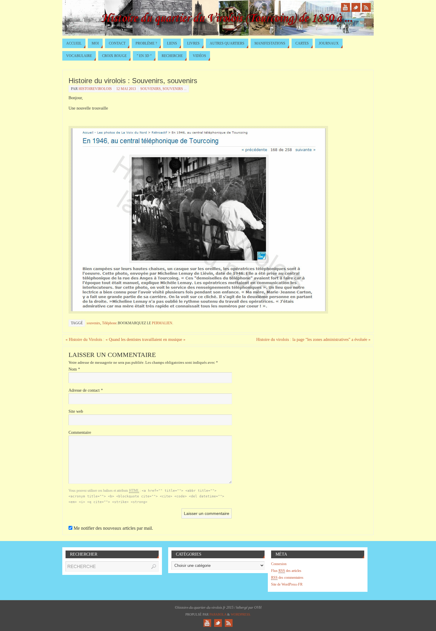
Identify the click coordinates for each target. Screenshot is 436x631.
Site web (76, 411)
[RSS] (366, 7)
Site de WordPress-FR (287, 584)
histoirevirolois (95, 89)
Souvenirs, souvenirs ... (163, 89)
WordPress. (241, 614)
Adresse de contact (86, 390)
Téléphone (109, 323)
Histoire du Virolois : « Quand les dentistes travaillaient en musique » (125, 339)
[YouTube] (345, 7)
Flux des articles (286, 571)
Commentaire (80, 432)
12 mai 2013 (126, 89)
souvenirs (93, 323)
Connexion (279, 564)
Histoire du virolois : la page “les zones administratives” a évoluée (313, 339)
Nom (74, 369)
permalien (162, 323)
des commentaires (287, 577)
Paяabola (217, 614)
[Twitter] (355, 7)
